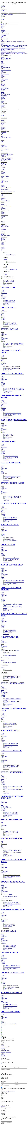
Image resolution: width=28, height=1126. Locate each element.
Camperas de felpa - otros (6, 193)
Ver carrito (3, 1106)
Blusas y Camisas (5, 53)
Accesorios (6, 14)
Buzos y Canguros (5, 131)
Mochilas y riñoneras (5, 235)
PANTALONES (14, 48)
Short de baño (13, 41)
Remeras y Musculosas (6, 187)
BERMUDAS (22, 48)
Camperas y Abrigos (5, 200)
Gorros (2, 242)
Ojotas (2, 249)
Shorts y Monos (4, 181)
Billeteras (3, 239)
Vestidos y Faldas (15, 53)
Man (21, 13)
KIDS (2, 14)
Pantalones (7, 41)
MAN (2, 150)
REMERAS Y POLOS (6, 155)
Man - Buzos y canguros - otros (8, 191)
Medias (2, 243)
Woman (24, 13)
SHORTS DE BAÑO (6, 48)
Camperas (19, 41)
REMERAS (3, 122)
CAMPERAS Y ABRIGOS (14, 45)
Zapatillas (3, 248)
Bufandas (3, 234)
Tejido (6, 52)
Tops (2, 217)
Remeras (3, 41)
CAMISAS (8, 46)
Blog (8, 13)
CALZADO (7, 49)
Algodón (10, 52)
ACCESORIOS (4, 45)
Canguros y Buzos (5, 189)
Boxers (2, 238)
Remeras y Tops (21, 52)
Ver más (5, 259)
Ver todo (2, 120)
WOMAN (3, 167)
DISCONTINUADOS (14, 13)
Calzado (11, 14)
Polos (2, 129)
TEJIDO (3, 49)
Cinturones (3, 240)
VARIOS (3, 52)
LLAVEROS (4, 237)
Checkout (3, 1113)
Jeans (10, 53)
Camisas (2, 123)
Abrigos (21, 53)
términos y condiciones (9, 1091)
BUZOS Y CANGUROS (17, 46)
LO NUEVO (4, 13)
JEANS (12, 49)
